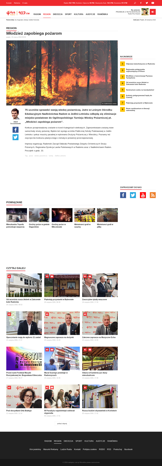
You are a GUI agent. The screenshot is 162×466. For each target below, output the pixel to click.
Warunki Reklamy (50, 449)
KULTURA (78, 14)
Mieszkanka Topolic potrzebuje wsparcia (15, 225)
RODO (102, 449)
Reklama (17, 3)
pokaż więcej (62, 423)
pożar (31, 156)
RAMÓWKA (102, 14)
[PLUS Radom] (18, 14)
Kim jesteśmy (35, 449)
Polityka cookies (90, 449)
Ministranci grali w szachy (82, 225)
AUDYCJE (90, 14)
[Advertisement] (71, 173)
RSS (109, 449)
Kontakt (9, 3)
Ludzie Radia (66, 449)
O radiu (24, 3)
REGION (47, 14)
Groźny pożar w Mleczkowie (59, 225)
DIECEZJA (58, 14)
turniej (51, 156)
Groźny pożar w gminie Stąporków (39, 225)
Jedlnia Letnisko (60, 156)
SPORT (68, 14)
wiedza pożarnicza (41, 156)
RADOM (37, 14)
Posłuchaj (117, 449)
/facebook (128, 449)
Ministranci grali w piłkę (105, 225)
